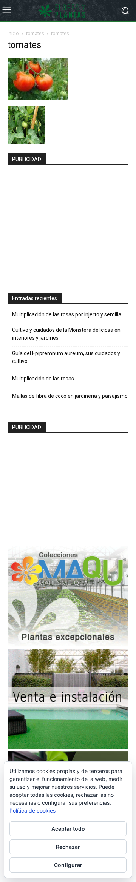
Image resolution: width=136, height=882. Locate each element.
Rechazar (68, 847)
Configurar (68, 865)
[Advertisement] (69, 225)
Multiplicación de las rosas (43, 379)
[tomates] (38, 98)
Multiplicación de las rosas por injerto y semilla (66, 314)
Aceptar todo (68, 828)
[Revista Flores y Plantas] (68, 10)
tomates (35, 33)
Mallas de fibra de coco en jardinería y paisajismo (70, 396)
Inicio (13, 33)
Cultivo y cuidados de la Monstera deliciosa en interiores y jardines (66, 334)
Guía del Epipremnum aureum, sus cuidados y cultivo (66, 357)
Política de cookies (32, 810)
